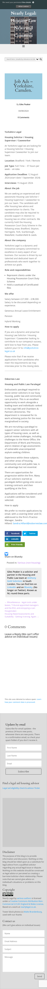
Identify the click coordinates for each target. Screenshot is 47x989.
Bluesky (28, 587)
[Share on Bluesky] (6, 554)
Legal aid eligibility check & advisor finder (21, 788)
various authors (24, 898)
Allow (23, 6)
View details (26, 2)
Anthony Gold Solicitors (21, 579)
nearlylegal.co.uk (28, 907)
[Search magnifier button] (40, 59)
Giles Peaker (24, 104)
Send (39, 976)
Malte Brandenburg (33, 911)
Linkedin (11, 587)
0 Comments (23, 117)
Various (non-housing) (29, 562)
